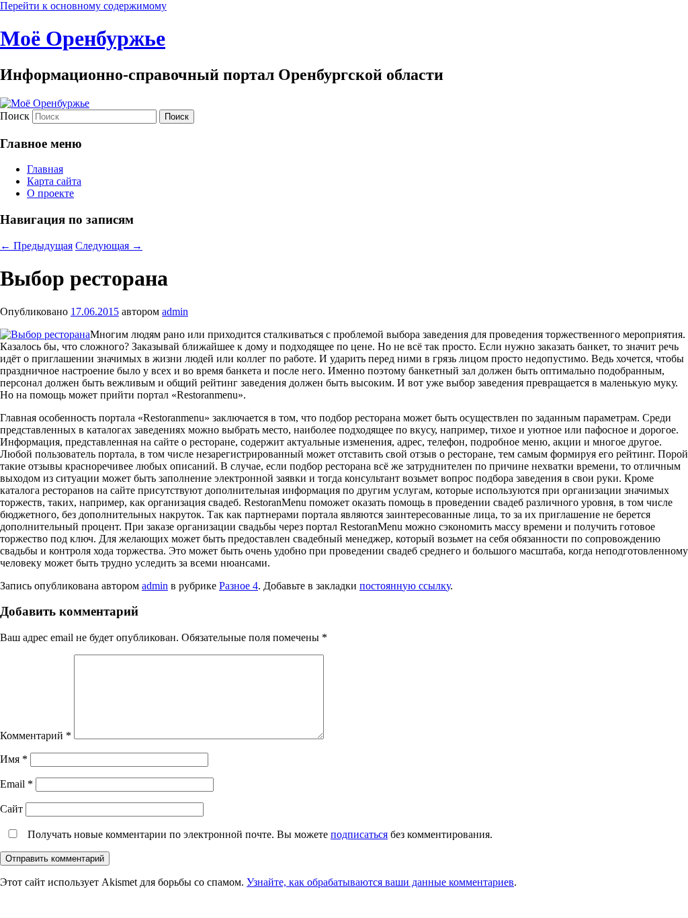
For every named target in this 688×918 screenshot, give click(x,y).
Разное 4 (238, 585)
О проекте (50, 193)
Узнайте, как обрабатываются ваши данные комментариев (380, 882)
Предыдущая (36, 245)
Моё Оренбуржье (82, 38)
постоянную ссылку (404, 585)
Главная (45, 169)
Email (16, 784)
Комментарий (35, 735)
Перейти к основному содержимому (83, 5)
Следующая (108, 245)
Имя (14, 759)
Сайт (11, 809)
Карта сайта (54, 181)
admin (175, 311)
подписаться (359, 834)
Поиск (15, 116)
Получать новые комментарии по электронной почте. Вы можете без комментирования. (258, 834)
